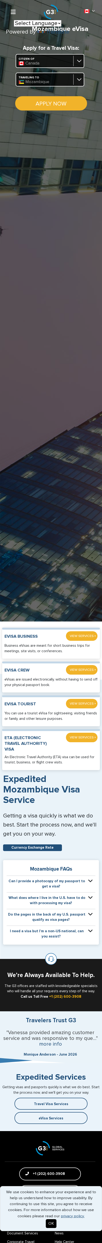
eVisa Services (51, 1118)
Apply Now (51, 104)
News (59, 1233)
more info (50, 1044)
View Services (83, 636)
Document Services (22, 1233)
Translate (57, 32)
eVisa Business (21, 636)
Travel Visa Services (51, 1104)
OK (51, 1224)
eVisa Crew (17, 670)
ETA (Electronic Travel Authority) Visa (26, 744)
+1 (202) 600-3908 (65, 996)
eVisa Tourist (20, 704)
